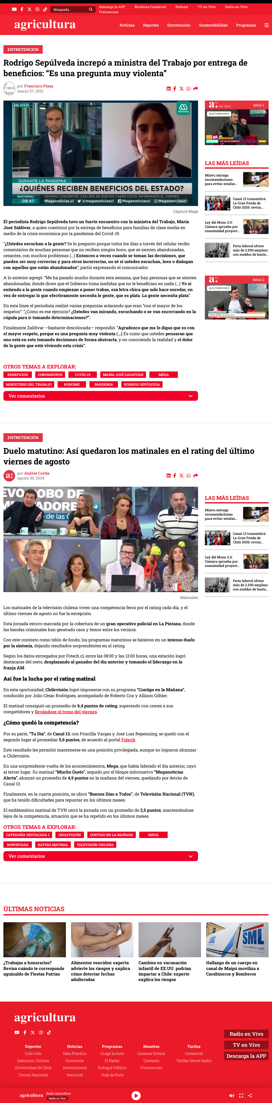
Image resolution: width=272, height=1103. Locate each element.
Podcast (182, 6)
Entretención (179, 25)
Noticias (127, 25)
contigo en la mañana (111, 835)
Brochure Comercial (150, 6)
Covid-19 (82, 374)
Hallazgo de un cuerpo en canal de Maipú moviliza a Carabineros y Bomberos (232, 968)
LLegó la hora (112, 1053)
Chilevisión (69, 835)
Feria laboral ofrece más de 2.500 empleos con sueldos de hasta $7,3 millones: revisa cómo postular (250, 250)
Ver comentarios (26, 396)
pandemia (104, 384)
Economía (75, 1060)
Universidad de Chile (33, 1067)
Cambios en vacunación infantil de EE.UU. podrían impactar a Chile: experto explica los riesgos (165, 971)
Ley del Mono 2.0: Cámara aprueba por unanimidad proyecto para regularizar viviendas (222, 226)
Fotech (128, 739)
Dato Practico (74, 1053)
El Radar (112, 1060)
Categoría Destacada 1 (28, 835)
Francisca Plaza (38, 85)
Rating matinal (53, 844)
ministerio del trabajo (29, 384)
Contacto (151, 1060)
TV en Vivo (207, 6)
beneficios (17, 374)
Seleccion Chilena (33, 1060)
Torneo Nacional (33, 1074)
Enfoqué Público (112, 1067)
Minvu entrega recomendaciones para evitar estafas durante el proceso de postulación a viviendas (222, 179)
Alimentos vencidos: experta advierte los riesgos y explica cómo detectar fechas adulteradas (100, 971)
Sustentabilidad (213, 25)
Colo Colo (33, 1053)
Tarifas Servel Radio (194, 1060)
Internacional (75, 1067)
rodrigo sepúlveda (142, 384)
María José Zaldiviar (123, 374)
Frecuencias (109, 12)
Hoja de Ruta (112, 1074)
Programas (246, 25)
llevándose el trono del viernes (66, 711)
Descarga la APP (112, 6)
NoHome (72, 384)
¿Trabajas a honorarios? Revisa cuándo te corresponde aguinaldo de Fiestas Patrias (33, 968)
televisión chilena (95, 844)
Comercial (194, 1053)
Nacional (75, 1074)
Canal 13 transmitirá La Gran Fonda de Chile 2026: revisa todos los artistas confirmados (249, 203)
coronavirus (50, 374)
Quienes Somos (151, 1053)
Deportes (151, 25)
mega (164, 374)
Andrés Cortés (37, 473)
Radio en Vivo (236, 6)
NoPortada (17, 844)
